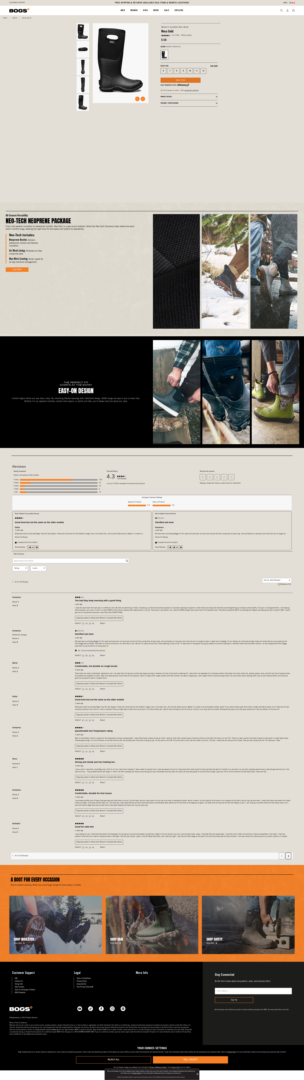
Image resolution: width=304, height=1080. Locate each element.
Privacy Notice (136, 1073)
